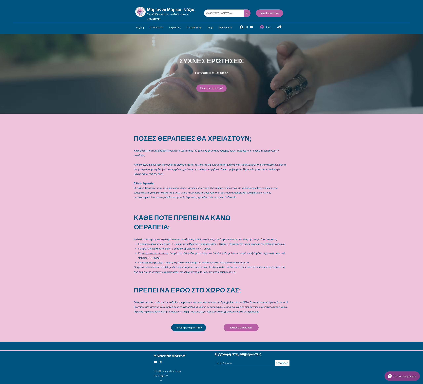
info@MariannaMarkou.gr (167, 371)
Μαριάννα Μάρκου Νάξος (171, 9)
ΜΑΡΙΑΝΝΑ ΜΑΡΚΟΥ (170, 356)
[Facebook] (241, 27)
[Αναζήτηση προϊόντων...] (247, 13)
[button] (157, 27)
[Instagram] (246, 27)
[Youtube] (155, 362)
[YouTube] (251, 27)
